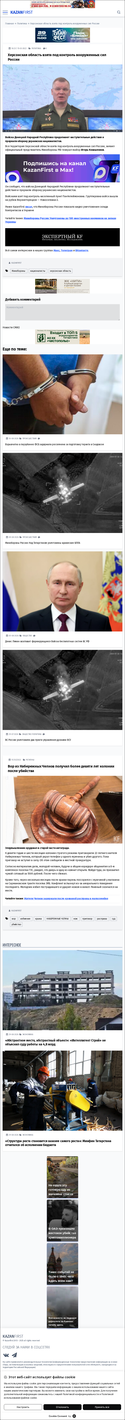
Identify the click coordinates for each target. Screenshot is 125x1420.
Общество (27, 635)
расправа (102, 918)
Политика (22, 23)
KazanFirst (16, 262)
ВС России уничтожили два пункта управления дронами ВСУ (38, 739)
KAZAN (21, 12)
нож (75, 918)
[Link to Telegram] (14, 1355)
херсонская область (60, 270)
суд (113, 918)
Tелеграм (66, 250)
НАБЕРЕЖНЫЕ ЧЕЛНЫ (58, 918)
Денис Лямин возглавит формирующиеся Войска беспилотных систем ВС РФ (47, 641)
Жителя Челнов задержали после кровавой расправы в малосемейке (66, 898)
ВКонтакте (81, 250)
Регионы (30, 759)
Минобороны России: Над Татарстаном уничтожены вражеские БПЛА (42, 542)
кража (38, 918)
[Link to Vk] (6, 1355)
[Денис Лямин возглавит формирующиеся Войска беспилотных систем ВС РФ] (62, 591)
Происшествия (29, 438)
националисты (37, 270)
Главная (9, 23)
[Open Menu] (5, 12)
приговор (87, 918)
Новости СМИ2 (11, 327)
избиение (25, 918)
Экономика (27, 1034)
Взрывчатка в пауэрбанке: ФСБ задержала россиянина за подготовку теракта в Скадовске (54, 444)
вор (13, 918)
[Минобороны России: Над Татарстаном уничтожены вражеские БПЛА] (62, 493)
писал (28, 206)
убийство (16, 924)
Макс (57, 250)
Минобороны (18, 270)
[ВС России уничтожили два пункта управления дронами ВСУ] (62, 690)
